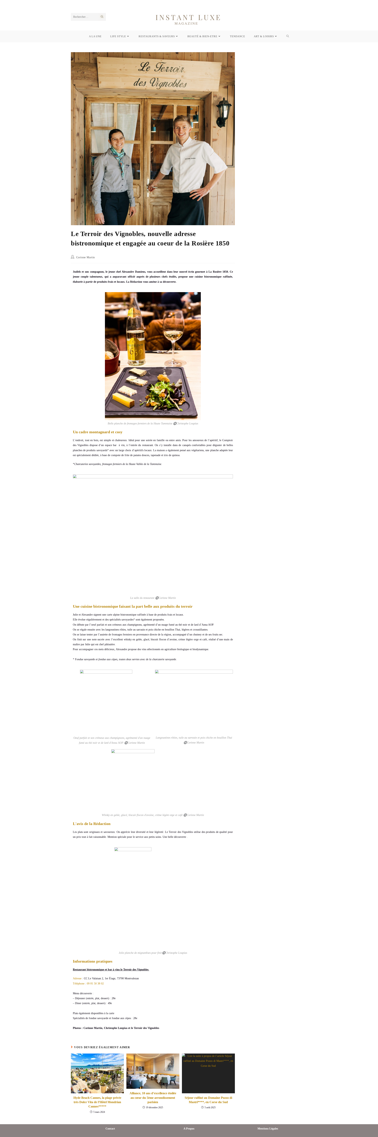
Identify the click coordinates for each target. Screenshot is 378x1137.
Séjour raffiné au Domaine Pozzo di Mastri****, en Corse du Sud (208, 1100)
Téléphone (78, 983)
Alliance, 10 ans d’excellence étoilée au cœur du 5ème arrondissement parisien (153, 1098)
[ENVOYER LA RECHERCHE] (102, 17)
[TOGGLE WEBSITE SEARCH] (288, 36)
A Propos (188, 1128)
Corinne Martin (85, 257)
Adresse (77, 978)
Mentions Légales (268, 1128)
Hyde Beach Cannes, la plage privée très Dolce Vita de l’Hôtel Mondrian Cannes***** (97, 1102)
